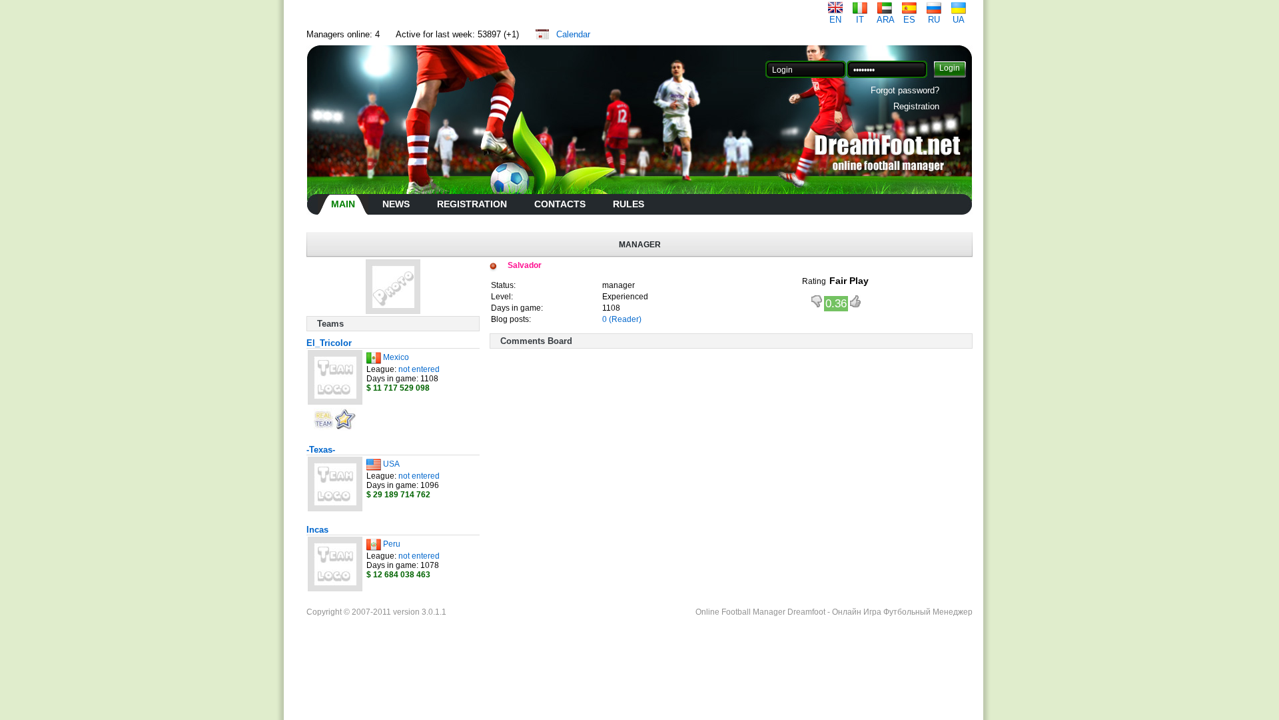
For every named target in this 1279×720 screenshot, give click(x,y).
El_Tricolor (329, 343)
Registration (916, 106)
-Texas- (320, 450)
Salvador (525, 265)
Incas (317, 530)
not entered (419, 369)
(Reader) (625, 319)
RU (934, 20)
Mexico (396, 357)
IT (860, 20)
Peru (391, 544)
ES (909, 20)
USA (391, 464)
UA (959, 20)
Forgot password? (905, 90)
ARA (886, 20)
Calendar (573, 34)
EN (835, 20)
